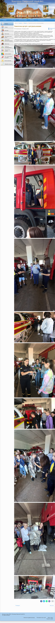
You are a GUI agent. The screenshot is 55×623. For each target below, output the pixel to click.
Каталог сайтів (50, 618)
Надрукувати (52, 28)
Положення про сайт (41, 617)
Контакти (32, 19)
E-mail (50, 29)
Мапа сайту (50, 617)
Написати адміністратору (29, 617)
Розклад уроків (41, 19)
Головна (4, 19)
